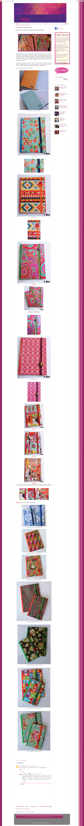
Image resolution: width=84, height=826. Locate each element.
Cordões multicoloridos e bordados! (63, 119)
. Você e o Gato (23, 23)
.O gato (28, 23)
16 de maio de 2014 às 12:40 (32, 765)
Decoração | (17, 25)
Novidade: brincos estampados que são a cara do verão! (64, 106)
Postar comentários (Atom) (25, 808)
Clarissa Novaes (22, 765)
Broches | (49, 23)
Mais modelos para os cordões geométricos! (63, 112)
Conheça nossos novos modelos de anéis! (63, 100)
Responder (21, 769)
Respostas (22, 771)
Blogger (49, 822)
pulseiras (26, 25)
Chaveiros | (57, 23)
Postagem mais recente (22, 806)
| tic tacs (32, 23)
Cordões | (66, 24)
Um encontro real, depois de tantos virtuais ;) (63, 125)
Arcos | (38, 23)
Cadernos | (23, 760)
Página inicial (34, 806)
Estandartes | (22, 25)
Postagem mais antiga (46, 806)
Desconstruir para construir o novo (63, 131)
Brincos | (45, 23)
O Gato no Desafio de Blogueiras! (63, 87)
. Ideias (17, 24)
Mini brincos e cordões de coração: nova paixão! (64, 94)
